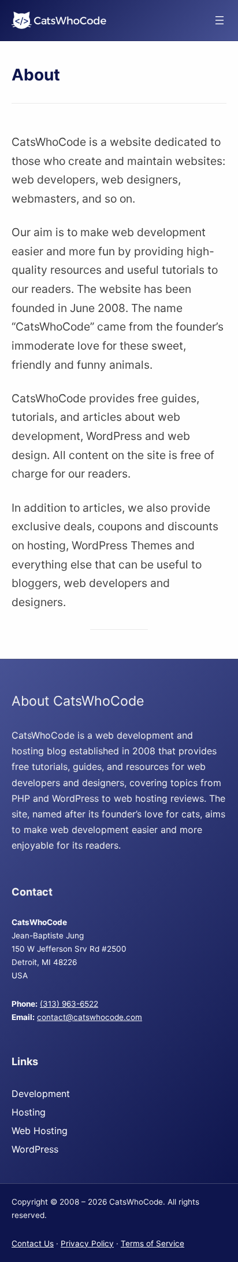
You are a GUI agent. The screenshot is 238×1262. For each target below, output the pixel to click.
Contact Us (33, 1243)
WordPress (35, 1149)
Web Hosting (40, 1130)
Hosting (29, 1112)
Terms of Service (152, 1243)
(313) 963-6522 (69, 1003)
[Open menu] (219, 20)
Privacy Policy (87, 1243)
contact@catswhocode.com (89, 1017)
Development (41, 1093)
